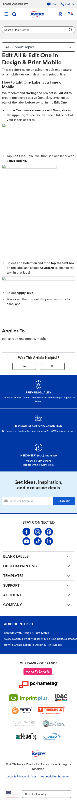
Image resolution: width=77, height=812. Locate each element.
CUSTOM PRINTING (20, 566)
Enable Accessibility (15, 3)
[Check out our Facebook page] (26, 532)
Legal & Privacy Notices (21, 776)
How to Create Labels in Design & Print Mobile (33, 644)
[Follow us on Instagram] (38, 532)
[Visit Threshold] (51, 710)
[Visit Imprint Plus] (29, 697)
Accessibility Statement (55, 776)
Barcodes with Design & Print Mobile (27, 632)
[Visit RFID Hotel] (22, 710)
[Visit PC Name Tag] (38, 684)
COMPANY (12, 605)
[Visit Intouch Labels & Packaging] (53, 723)
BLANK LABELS (16, 556)
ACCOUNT (12, 595)
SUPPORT (11, 585)
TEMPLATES (13, 576)
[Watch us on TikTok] (38, 541)
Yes (24, 366)
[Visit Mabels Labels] (38, 671)
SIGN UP (63, 500)
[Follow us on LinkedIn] (49, 541)
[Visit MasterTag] (26, 736)
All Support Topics (20, 47)
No (52, 366)
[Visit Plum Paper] (24, 723)
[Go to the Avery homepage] (37, 14)
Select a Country (35, 794)
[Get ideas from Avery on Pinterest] (49, 532)
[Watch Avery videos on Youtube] (26, 541)
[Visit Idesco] (52, 736)
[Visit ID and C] (61, 697)
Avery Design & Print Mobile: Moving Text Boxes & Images (40, 638)
